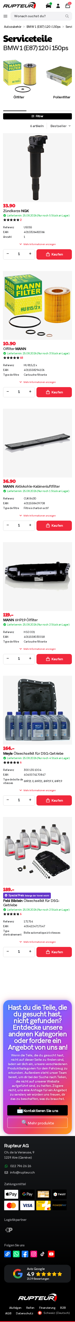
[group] (18, 84)
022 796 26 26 (20, 1166)
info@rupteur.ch (22, 1172)
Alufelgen (15, 1308)
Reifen (30, 1308)
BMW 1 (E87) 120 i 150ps (43, 27)
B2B (63, 1308)
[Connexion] (58, 5)
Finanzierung (47, 1308)
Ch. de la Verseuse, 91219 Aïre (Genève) (19, 1151)
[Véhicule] (48, 5)
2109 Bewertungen (38, 1278)
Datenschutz (24, 1313)
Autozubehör (12, 27)
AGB (8, 1313)
